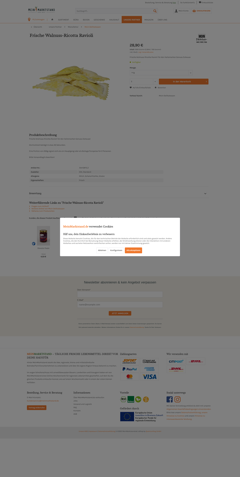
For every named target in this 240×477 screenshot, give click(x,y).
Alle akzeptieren (133, 250)
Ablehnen (102, 250)
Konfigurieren (116, 250)
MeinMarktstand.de (75, 226)
